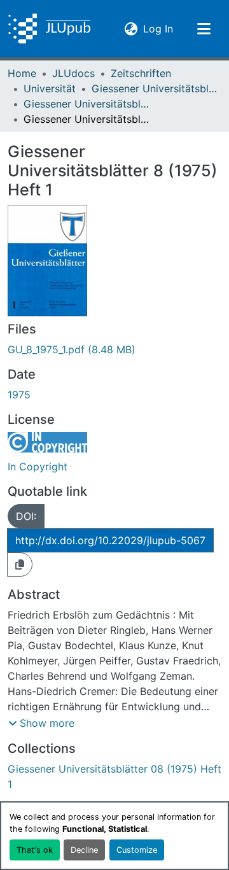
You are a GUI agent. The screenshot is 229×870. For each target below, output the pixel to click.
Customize (136, 850)
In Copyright (37, 466)
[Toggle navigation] (203, 29)
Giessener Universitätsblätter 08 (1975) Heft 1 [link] (87, 103)
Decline (84, 850)
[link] (114, 349)
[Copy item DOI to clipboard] (19, 564)
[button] (49, 29)
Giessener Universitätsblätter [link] (155, 88)
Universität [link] (50, 88)
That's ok (35, 850)
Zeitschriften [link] (141, 73)
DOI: (26, 516)
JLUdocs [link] (73, 73)
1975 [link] (19, 394)
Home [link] (22, 73)
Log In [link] (158, 28)
